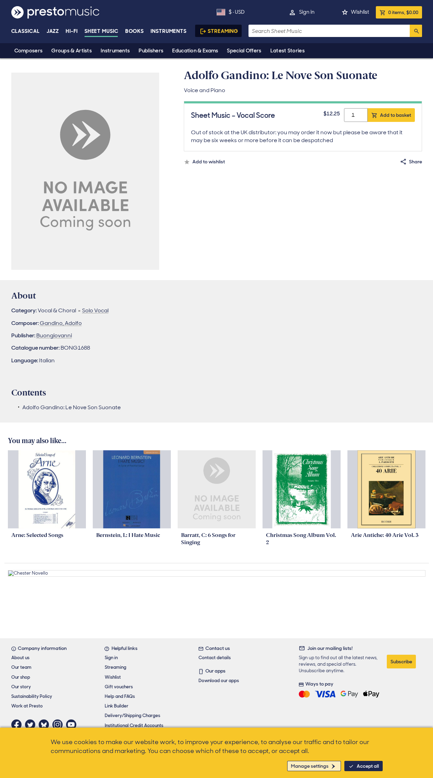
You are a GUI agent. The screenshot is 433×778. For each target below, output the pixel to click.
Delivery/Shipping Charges (132, 715)
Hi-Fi (72, 31)
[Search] (416, 31)
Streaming (223, 31)
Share (415, 162)
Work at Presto (27, 706)
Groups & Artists (71, 50)
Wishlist (360, 12)
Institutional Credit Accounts (134, 725)
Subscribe (401, 661)
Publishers (151, 50)
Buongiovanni (54, 335)
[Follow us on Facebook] (18, 724)
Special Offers (244, 50)
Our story (21, 687)
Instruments (115, 50)
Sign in (307, 12)
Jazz (53, 31)
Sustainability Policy (31, 696)
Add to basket (395, 115)
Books (134, 31)
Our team (21, 667)
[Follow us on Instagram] (59, 724)
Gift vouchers (119, 687)
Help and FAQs (120, 696)
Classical (25, 31)
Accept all (368, 766)
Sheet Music (101, 31)
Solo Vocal (95, 310)
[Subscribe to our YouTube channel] (73, 724)
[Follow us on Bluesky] (45, 724)
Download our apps (219, 680)
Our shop (20, 677)
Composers (28, 50)
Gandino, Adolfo (61, 323)
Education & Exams (195, 50)
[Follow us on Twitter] (32, 724)
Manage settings (310, 766)
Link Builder (116, 706)
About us (20, 658)
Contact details (215, 658)
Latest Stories (287, 50)
